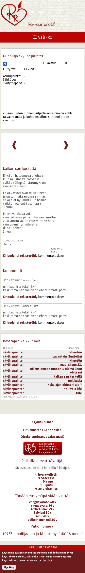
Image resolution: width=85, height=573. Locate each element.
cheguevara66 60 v (42, 502)
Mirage (47, 481)
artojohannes (47, 488)
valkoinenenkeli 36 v (42, 519)
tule (79, 393)
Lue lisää (48, 560)
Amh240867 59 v (42, 509)
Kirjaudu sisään (42, 422)
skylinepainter (13, 352)
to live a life (73, 389)
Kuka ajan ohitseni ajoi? (65, 384)
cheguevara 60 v (42, 505)
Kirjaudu (9, 255)
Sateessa (47, 478)
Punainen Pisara (29, 280)
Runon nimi (73, 348)
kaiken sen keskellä (68, 376)
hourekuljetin (47, 474)
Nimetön (75, 352)
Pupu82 (47, 485)
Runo (54, 251)
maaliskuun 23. (71, 364)
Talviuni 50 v (42, 512)
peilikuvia (75, 380)
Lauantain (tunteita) (67, 356)
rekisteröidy (28, 255)
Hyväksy (9, 567)
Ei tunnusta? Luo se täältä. (42, 430)
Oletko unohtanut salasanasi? (43, 436)
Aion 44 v (42, 516)
